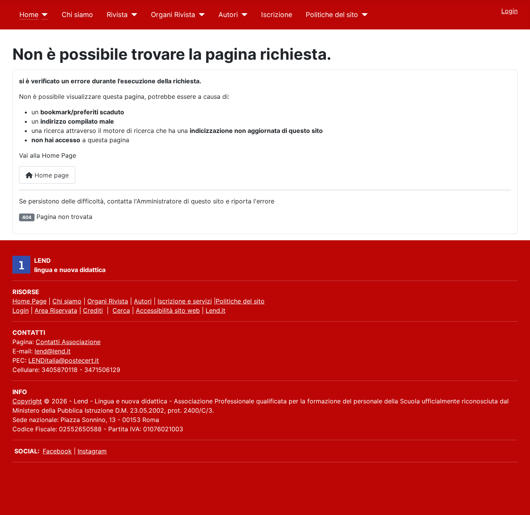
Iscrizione (276, 14)
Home (28, 14)
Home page (51, 175)
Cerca (121, 310)
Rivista (117, 14)
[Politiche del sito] (363, 15)
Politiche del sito (332, 14)
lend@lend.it (53, 351)
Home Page (29, 301)
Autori (228, 14)
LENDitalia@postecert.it (63, 360)
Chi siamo (77, 14)
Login (509, 11)
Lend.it (215, 310)
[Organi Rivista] (200, 15)
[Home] (43, 15)
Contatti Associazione (68, 342)
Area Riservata (56, 310)
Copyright (27, 401)
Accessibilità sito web (168, 310)
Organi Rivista (173, 14)
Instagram (92, 451)
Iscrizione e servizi (185, 301)
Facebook (57, 451)
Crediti (93, 310)
